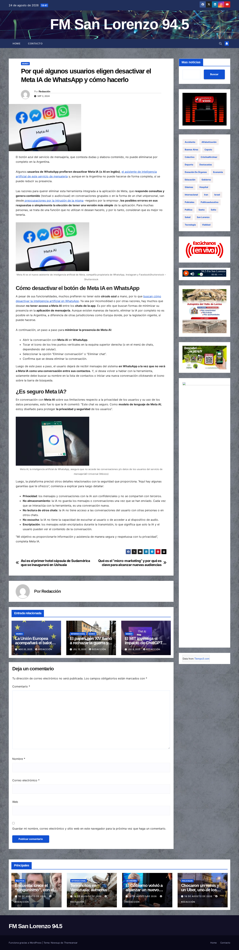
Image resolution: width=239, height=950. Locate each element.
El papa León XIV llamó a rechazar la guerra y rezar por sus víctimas (91, 643)
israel (217, 194)
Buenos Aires (191, 149)
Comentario (21, 686)
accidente (190, 142)
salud (188, 217)
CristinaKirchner (209, 157)
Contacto (35, 43)
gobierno (206, 179)
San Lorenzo (203, 217)
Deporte (189, 164)
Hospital (203, 187)
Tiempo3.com (201, 658)
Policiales (189, 202)
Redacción (44, 91)
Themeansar (71, 942)
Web (15, 802)
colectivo (189, 157)
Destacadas (205, 164)
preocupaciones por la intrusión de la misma (53, 200)
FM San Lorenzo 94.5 (119, 24)
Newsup (55, 942)
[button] (220, 43)
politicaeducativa (209, 202)
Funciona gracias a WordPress (25, 942)
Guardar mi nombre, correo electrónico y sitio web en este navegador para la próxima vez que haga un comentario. (89, 828)
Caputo (208, 149)
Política (188, 209)
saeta (202, 209)
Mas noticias (191, 62)
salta (213, 209)
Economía (218, 172)
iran (206, 194)
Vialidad (206, 224)
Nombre (18, 759)
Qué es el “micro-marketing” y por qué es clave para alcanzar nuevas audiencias (130, 563)
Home (16, 43)
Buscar (214, 74)
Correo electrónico (26, 780)
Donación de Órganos (196, 172)
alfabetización (209, 142)
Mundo (25, 64)
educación (190, 179)
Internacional (78, 634)
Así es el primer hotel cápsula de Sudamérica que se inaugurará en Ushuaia (55, 563)
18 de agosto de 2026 (32, 896)
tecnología (190, 224)
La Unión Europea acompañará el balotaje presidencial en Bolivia (36, 643)
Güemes (189, 187)
